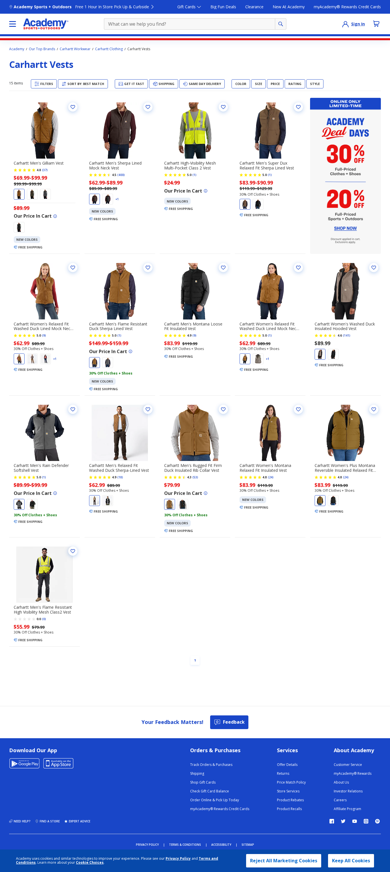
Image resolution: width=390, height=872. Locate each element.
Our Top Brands (42, 49)
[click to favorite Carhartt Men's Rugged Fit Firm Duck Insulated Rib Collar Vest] (223, 409)
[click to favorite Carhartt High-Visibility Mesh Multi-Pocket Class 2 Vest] (223, 107)
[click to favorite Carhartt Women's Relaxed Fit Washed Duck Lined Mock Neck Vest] (72, 267)
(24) (271, 477)
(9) (44, 335)
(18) (120, 477)
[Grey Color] (45, 194)
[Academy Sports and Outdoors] (46, 24)
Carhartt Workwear (75, 49)
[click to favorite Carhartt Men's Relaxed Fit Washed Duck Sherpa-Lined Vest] (147, 409)
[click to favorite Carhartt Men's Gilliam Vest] (72, 107)
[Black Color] (19, 227)
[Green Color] (32, 194)
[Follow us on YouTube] (354, 821)
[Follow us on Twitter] (343, 821)
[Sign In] (345, 24)
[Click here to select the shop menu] (12, 24)
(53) (195, 477)
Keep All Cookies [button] (351, 860)
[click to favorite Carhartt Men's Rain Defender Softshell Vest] (72, 409)
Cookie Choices (90, 863)
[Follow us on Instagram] (366, 821)
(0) (44, 619)
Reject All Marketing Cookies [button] (283, 860)
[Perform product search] (280, 24)
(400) (121, 175)
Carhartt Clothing (109, 49)
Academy (16, 49)
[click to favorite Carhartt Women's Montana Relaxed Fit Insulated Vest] (298, 409)
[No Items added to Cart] (376, 23)
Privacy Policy (178, 858)
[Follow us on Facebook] (331, 821)
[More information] (55, 216)
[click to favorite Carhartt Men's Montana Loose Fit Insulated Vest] (223, 267)
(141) (346, 335)
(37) (45, 170)
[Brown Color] (19, 194)
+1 (117, 199)
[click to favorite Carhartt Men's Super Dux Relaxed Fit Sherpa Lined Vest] (298, 107)
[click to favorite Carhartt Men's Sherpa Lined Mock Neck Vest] (147, 107)
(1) (194, 175)
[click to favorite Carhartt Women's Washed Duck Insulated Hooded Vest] (373, 267)
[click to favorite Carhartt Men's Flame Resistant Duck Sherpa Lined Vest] (147, 267)
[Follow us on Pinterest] (377, 821)
